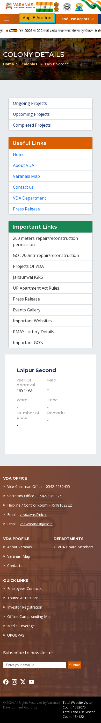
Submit (74, 665)
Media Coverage (21, 625)
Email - (27, 514)
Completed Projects (32, 125)
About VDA (23, 165)
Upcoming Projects (31, 114)
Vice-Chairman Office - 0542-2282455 (38, 486)
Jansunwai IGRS (28, 277)
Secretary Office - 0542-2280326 (34, 495)
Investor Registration (24, 607)
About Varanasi (20, 546)
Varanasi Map (26, 176)
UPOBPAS (15, 635)
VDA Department (29, 198)
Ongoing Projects (30, 103)
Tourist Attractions (23, 597)
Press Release (26, 209)
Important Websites (32, 321)
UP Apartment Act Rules (36, 288)
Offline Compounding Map (29, 616)
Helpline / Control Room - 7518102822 (39, 505)
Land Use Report (75, 18)
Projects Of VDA (28, 266)
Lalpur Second (36, 370)
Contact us (23, 187)
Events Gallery (26, 310)
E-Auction (42, 18)
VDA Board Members (75, 546)
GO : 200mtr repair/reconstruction (46, 255)
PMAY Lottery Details (33, 332)
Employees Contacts (24, 588)
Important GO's (28, 342)
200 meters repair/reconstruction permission (45, 241)
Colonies (29, 64)
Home (8, 64)
